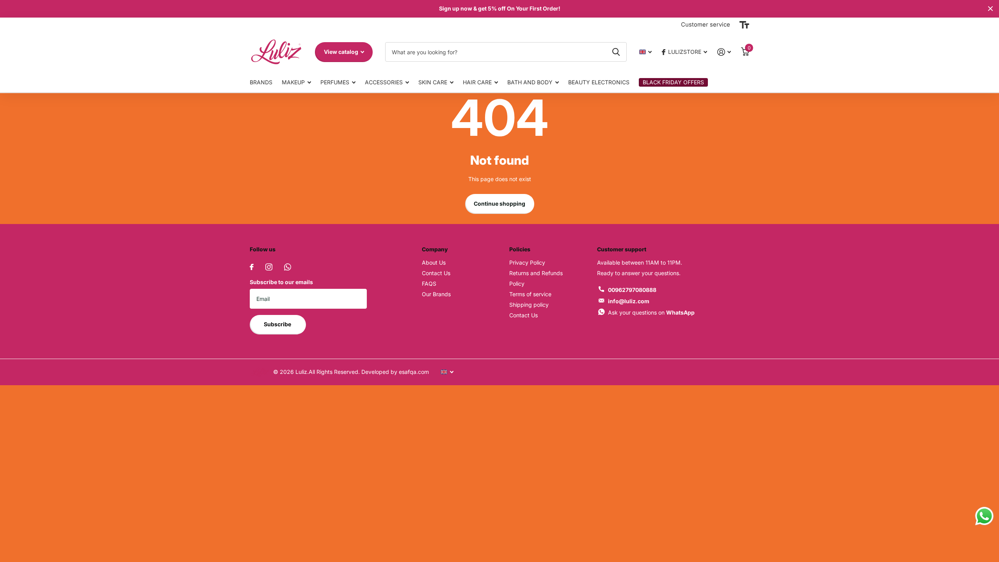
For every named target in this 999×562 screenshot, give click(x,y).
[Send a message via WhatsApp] (984, 516)
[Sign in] (724, 52)
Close (990, 9)
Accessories (384, 82)
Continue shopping (499, 203)
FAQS (429, 283)
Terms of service (530, 294)
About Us (434, 262)
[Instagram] (268, 266)
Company (435, 249)
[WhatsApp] (287, 266)
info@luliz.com (628, 301)
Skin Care (432, 82)
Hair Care (477, 82)
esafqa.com (413, 371)
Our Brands (436, 294)
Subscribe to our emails (281, 282)
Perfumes (334, 82)
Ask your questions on (651, 312)
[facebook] (252, 267)
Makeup (293, 82)
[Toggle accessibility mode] (744, 25)
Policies (519, 249)
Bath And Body (530, 82)
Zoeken (616, 52)
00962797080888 (632, 289)
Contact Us (436, 273)
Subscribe (278, 324)
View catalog (341, 51)
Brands (261, 82)
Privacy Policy (527, 262)
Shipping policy (529, 304)
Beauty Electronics (598, 82)
